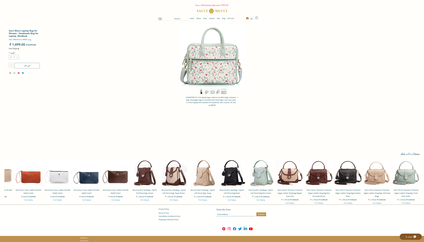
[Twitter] (240, 229)
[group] (212, 185)
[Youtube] (251, 229)
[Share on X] (10, 73)
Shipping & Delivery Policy (169, 219)
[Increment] (10, 57)
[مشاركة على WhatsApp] (14, 73)
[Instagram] (229, 229)
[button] (256, 17)
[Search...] (160, 18)
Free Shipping (14, 48)
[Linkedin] (245, 229)
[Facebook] (234, 229)
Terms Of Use (164, 213)
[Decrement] (17, 57)
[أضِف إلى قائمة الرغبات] (11, 65)
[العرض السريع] (406, 173)
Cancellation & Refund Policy (169, 216)
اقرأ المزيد (212, 105)
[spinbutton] (14, 57)
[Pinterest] (224, 229)
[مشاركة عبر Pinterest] (18, 73)
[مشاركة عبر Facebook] (23, 73)
